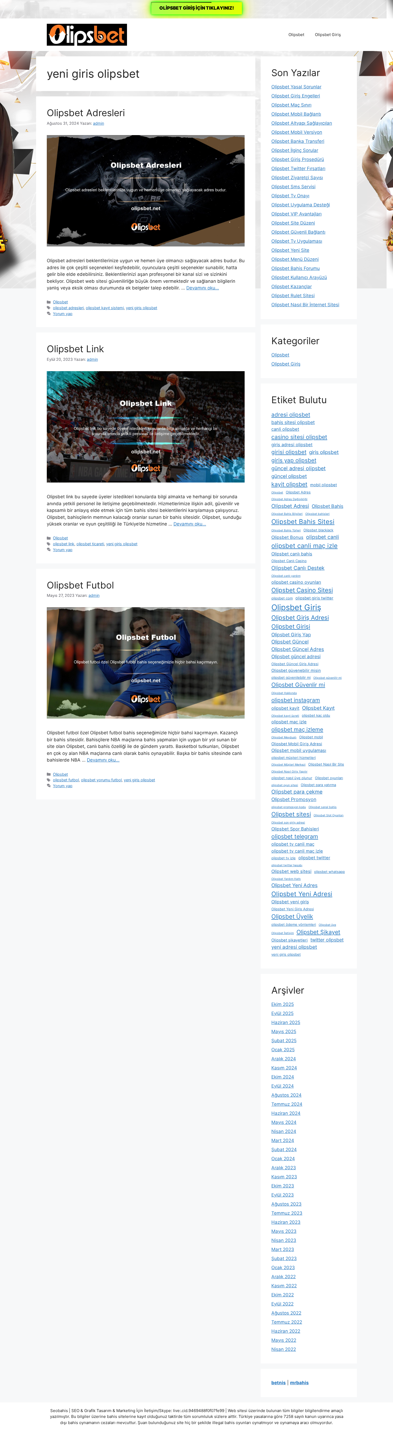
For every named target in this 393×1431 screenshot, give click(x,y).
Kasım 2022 (284, 1285)
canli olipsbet (285, 429)
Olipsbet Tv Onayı (290, 195)
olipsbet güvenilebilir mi (291, 677)
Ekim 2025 (282, 1004)
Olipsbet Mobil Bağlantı (296, 114)
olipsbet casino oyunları (296, 582)
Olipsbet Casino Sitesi (302, 590)
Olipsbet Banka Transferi (297, 141)
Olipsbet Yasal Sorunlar (296, 86)
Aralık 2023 (283, 1167)
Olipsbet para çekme (296, 792)
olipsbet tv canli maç (292, 844)
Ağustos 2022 (286, 1313)
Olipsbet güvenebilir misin (296, 670)
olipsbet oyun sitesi (284, 785)
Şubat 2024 (284, 1149)
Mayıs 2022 (283, 1340)
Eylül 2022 (282, 1304)
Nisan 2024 (283, 1131)
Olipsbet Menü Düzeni (295, 259)
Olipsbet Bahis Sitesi (302, 522)
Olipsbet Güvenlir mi (298, 684)
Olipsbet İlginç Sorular (294, 150)
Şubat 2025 (283, 1040)
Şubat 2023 (284, 1258)
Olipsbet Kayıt (318, 708)
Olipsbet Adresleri (86, 112)
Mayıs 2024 (283, 1122)
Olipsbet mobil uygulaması (298, 750)
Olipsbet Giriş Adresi (300, 617)
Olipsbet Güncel (290, 642)
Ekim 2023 (282, 1186)
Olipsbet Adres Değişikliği (289, 499)
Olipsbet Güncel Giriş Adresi (294, 664)
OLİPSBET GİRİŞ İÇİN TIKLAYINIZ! (196, 8)
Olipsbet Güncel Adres (297, 649)
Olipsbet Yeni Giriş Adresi (292, 909)
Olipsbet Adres (298, 492)
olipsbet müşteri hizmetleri (293, 757)
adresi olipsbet (290, 414)
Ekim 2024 (282, 1077)
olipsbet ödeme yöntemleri (293, 924)
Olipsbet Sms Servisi (293, 186)
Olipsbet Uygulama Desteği (300, 204)
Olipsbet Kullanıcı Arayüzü (299, 277)
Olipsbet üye (327, 925)
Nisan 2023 (283, 1240)
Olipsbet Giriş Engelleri (295, 96)
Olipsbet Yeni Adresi (301, 894)
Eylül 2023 (282, 1195)
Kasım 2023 (284, 1176)
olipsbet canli (322, 537)
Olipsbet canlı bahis (291, 553)
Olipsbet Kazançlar (291, 286)
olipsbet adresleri (68, 307)
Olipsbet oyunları (329, 778)
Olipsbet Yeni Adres (294, 885)
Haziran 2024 (285, 1113)
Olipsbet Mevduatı (283, 737)
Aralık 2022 (283, 1276)
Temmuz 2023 (286, 1213)
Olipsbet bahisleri (317, 514)
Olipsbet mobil (311, 737)
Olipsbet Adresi (290, 506)
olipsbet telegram (294, 836)
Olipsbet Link (75, 348)
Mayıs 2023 (283, 1231)
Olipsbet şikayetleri (289, 940)
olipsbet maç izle (289, 721)
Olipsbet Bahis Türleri (286, 530)
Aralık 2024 (283, 1058)
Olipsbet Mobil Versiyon (296, 132)
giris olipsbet (324, 452)
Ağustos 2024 (286, 1095)
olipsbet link (63, 544)
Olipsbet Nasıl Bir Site (326, 764)
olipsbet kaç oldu (316, 715)
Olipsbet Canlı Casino (289, 561)
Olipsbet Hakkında (284, 693)
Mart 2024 (282, 1140)
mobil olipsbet (323, 485)
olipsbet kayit (285, 708)
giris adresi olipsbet (292, 444)
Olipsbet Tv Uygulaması (296, 241)
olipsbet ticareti (90, 544)
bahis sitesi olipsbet (293, 422)
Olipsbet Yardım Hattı (286, 879)
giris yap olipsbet (293, 460)
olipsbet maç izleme (297, 729)
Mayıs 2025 (283, 1031)
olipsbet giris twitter (314, 598)
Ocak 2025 (283, 1049)
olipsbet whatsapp (329, 871)
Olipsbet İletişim (282, 933)
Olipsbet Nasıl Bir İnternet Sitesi (305, 304)
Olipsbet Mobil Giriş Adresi (296, 744)
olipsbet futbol (66, 780)
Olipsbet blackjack (318, 530)
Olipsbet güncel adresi (296, 656)
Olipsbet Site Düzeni (293, 223)
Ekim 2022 (282, 1294)
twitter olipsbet (327, 940)
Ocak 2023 (283, 1267)
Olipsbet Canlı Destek (298, 568)
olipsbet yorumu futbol (101, 780)
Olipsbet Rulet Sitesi (293, 295)
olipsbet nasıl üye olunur (291, 778)
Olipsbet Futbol (80, 585)
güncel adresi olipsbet (298, 468)
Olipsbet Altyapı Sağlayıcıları (301, 123)
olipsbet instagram (295, 700)
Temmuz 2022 (286, 1322)
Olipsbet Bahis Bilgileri (287, 514)
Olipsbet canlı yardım (285, 576)
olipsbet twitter (314, 857)
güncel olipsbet (289, 476)
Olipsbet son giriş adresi (288, 822)
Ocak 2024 (283, 1158)
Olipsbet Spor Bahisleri (295, 829)
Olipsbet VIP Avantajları (296, 214)
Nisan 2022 (283, 1349)
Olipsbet (296, 34)
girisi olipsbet (288, 452)
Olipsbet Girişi (290, 626)
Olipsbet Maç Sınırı (291, 105)
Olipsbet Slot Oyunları (329, 815)
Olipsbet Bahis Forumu (295, 268)
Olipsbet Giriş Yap (291, 634)
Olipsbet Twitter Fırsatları (298, 168)
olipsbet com (282, 598)
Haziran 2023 (285, 1222)
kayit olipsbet (289, 484)
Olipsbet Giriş (328, 34)
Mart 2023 (282, 1249)
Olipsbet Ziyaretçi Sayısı (297, 177)
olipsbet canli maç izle (304, 546)
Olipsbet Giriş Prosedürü (297, 159)
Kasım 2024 (284, 1068)
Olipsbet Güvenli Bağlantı (298, 232)
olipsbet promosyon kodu (288, 807)
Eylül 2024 (282, 1086)
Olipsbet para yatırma (318, 785)
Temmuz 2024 (286, 1104)
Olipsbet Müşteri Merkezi (288, 764)
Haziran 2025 (285, 1022)
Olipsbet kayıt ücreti (285, 716)
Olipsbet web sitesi (291, 871)
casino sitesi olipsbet (299, 436)
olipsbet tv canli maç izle (297, 851)
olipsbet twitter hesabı (286, 865)
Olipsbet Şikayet (318, 931)
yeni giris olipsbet (141, 307)
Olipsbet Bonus (287, 537)
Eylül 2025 (282, 1013)
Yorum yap (62, 313)
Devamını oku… (202, 288)
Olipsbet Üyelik (292, 916)
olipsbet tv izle (283, 858)
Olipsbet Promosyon (293, 799)
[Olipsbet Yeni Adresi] (87, 34)
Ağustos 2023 (286, 1204)
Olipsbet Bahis (327, 506)
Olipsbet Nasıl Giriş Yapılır (289, 771)
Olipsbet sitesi (291, 814)
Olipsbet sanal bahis (323, 807)
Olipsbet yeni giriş (290, 901)
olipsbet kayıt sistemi (105, 307)
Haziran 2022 (285, 1331)
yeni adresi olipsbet (294, 947)
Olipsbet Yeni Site (290, 250)
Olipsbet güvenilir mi (327, 678)
